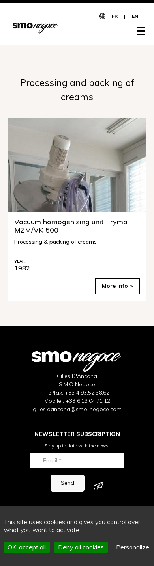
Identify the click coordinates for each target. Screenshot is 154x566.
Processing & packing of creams (55, 241)
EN (135, 16)
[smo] (35, 27)
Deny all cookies (81, 547)
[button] (137, 31)
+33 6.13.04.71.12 (88, 400)
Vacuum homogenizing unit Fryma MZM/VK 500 (71, 226)
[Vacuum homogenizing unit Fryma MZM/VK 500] (77, 165)
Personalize (132, 547)
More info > (117, 285)
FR (115, 16)
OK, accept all (27, 547)
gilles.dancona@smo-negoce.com (77, 409)
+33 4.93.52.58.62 (87, 392)
